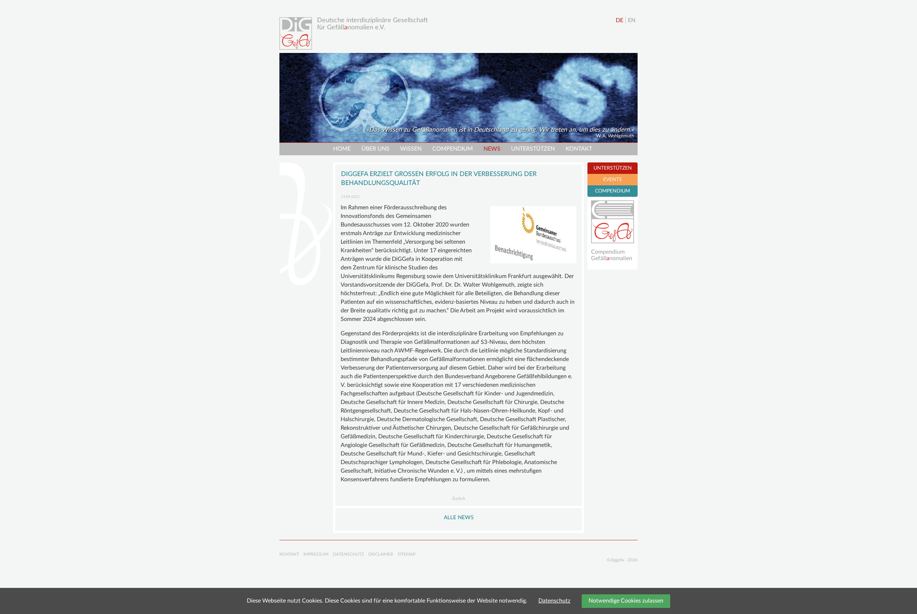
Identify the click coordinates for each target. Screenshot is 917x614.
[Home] (297, 33)
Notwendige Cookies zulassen (626, 601)
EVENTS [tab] (612, 179)
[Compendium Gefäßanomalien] (612, 221)
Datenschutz (554, 601)
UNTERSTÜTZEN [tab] (613, 168)
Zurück (458, 498)
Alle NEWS (459, 517)
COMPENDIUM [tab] (612, 191)
